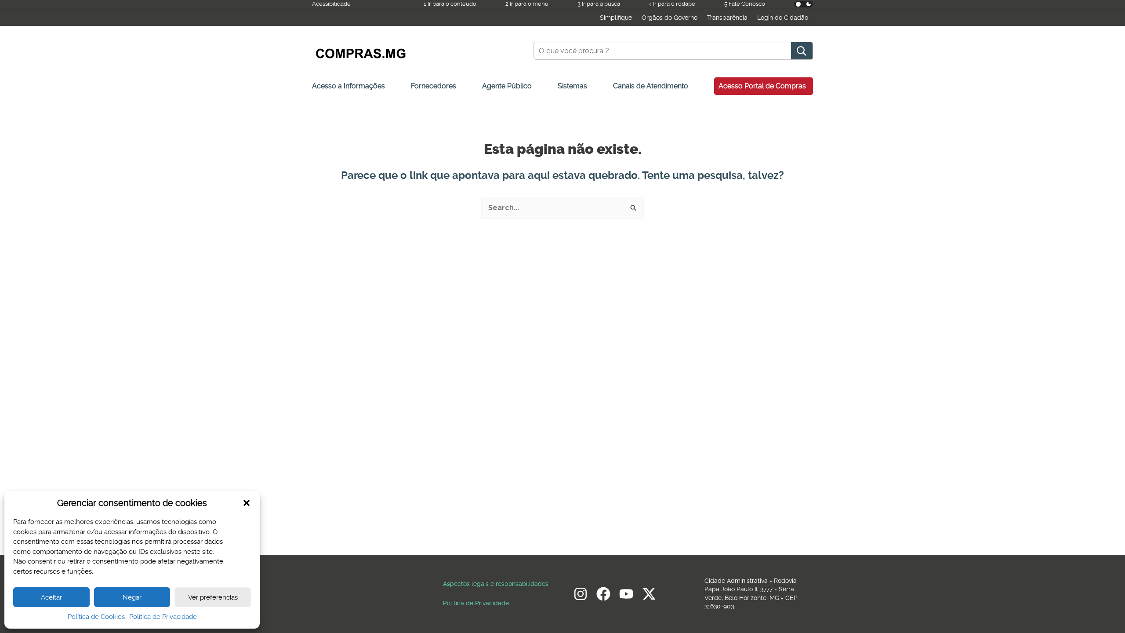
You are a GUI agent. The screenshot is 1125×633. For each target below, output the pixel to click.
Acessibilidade (331, 3)
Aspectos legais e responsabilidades (495, 583)
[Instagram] (580, 594)
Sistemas (572, 86)
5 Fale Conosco (744, 3)
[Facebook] (603, 594)
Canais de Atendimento (650, 86)
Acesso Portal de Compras (762, 86)
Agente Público (507, 86)
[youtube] (626, 594)
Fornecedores (433, 86)
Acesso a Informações (348, 86)
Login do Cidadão (782, 17)
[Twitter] (649, 594)
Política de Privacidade (163, 617)
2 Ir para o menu (526, 3)
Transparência (727, 17)
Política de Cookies (96, 617)
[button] (246, 502)
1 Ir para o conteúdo (450, 3)
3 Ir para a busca (598, 3)
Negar (132, 597)
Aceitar (51, 597)
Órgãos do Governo (669, 17)
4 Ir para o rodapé (672, 3)
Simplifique (616, 17)
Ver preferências (213, 597)
